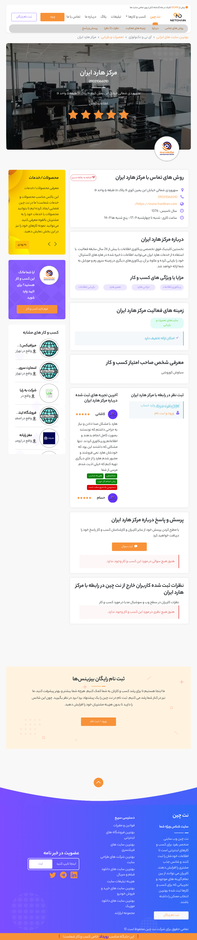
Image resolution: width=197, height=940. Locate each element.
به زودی (22, 244)
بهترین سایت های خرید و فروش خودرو (118, 891)
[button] (55, 245)
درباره (155, 28)
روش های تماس (174, 28)
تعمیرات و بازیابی (112, 37)
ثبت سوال (127, 546)
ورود (52, 17)
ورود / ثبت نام (98, 721)
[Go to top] (98, 782)
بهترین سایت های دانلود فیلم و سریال (118, 872)
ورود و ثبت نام (164, 413)
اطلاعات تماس (98, 103)
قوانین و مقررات (124, 825)
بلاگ (104, 17)
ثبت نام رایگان (24, 17)
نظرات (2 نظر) (111, 28)
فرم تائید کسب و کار (37, 309)
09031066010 (98, 81)
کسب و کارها (137, 17)
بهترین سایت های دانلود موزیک (118, 903)
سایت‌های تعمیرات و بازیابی (167, 323)
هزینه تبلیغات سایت (121, 881)
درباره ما (90, 17)
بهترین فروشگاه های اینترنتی (120, 835)
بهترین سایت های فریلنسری (122, 847)
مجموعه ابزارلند (124, 913)
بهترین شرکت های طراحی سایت (117, 859)
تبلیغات (116, 17)
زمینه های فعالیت (135, 28)
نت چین (155, 17)
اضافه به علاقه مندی (82, 178)
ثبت (40, 864)
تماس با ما (73, 17)
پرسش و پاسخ (90, 28)
